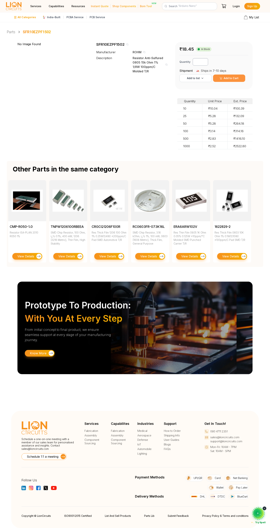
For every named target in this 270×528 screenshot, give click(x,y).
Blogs (167, 444)
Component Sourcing (91, 441)
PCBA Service (75, 17)
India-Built (53, 17)
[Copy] (127, 44)
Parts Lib (149, 515)
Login (236, 6)
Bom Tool (146, 6)
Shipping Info (172, 435)
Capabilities (56, 6)
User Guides (171, 440)
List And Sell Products (118, 515)
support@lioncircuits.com (226, 441)
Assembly (90, 435)
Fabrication (91, 431)
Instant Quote (100, 6)
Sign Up (252, 6)
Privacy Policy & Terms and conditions (225, 515)
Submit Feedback (178, 515)
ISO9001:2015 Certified (78, 515)
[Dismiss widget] (264, 508)
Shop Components (124, 6)
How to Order (172, 431)
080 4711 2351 (219, 431)
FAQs (167, 449)
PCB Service (97, 17)
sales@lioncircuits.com (35, 448)
